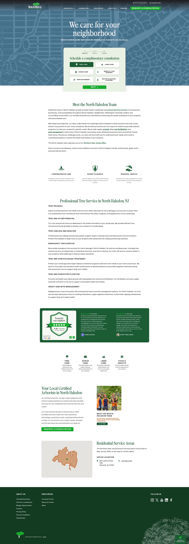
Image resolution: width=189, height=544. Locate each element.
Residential (68, 8)
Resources (98, 8)
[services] (84, 51)
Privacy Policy (21, 512)
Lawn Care (109, 64)
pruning (106, 129)
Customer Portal (156, 2)
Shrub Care (83, 72)
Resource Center (48, 502)
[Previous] (70, 337)
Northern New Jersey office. (95, 143)
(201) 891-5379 (126, 461)
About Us (112, 8)
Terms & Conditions (23, 515)
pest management (55, 132)
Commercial (83, 8)
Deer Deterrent (83, 79)
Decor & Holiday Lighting (109, 79)
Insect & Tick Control (109, 72)
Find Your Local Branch (24, 502)
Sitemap (44, 536)
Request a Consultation (145, 8)
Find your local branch (141, 2)
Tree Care (83, 64)
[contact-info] (94, 51)
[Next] (74, 337)
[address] (104, 51)
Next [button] (93, 87)
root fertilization (120, 129)
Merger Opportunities (24, 505)
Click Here (102, 423)
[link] (67, 364)
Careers (123, 8)
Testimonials (20, 518)
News (44, 505)
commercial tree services (117, 110)
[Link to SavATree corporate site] (35, 6)
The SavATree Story (23, 499)
